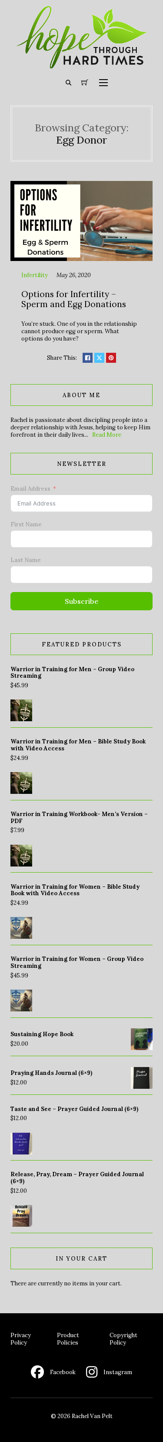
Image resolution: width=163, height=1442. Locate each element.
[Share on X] (99, 358)
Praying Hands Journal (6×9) (51, 1073)
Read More (106, 434)
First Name (26, 524)
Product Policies (68, 1339)
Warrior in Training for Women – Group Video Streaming (76, 962)
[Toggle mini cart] (84, 82)
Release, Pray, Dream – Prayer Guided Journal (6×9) (77, 1178)
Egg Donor (81, 139)
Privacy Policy (20, 1339)
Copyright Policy (123, 1339)
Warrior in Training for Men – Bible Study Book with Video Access (78, 745)
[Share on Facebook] (88, 358)
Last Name (25, 560)
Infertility (34, 275)
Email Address (30, 488)
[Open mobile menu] (103, 82)
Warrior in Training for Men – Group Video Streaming (72, 673)
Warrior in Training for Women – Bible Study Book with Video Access (75, 890)
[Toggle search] (68, 82)
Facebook (63, 1372)
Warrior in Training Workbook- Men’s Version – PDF (79, 817)
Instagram (117, 1372)
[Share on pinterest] (111, 358)
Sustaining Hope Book (41, 1034)
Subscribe (82, 601)
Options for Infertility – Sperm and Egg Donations (73, 299)
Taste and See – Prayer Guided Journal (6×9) (74, 1109)
